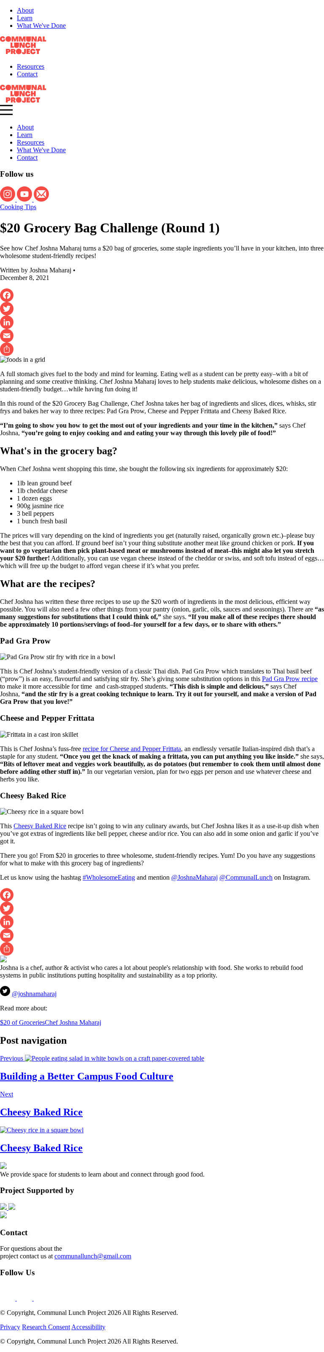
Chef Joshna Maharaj (73, 1022)
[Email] (162, 335)
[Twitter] (162, 308)
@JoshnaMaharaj (194, 877)
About (25, 10)
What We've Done (41, 25)
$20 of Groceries (22, 1022)
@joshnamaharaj (34, 993)
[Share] (162, 349)
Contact (27, 74)
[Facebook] (162, 295)
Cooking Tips (18, 206)
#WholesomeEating (109, 877)
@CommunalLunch (246, 877)
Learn (24, 18)
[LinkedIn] (162, 322)
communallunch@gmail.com (92, 1256)
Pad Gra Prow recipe (290, 678)
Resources (30, 66)
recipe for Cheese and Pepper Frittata (132, 748)
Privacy (10, 1326)
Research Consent (46, 1326)
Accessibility (88, 1326)
